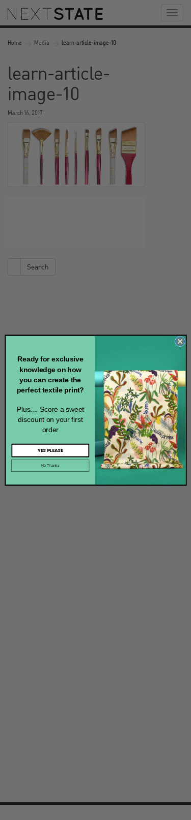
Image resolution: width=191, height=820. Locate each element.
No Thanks (50, 465)
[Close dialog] (179, 341)
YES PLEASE (50, 450)
